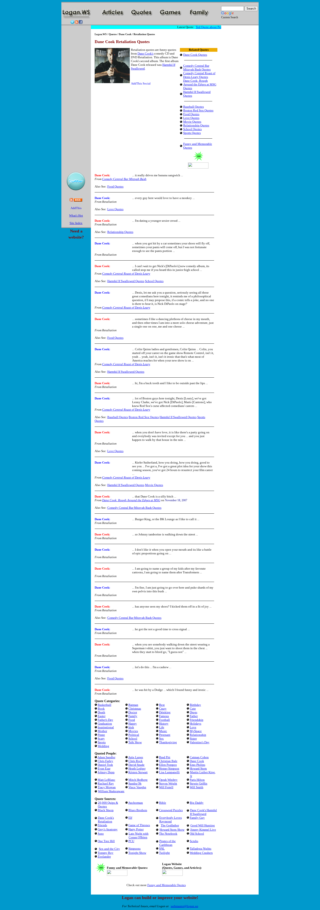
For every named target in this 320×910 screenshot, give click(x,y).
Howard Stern (198, 768)
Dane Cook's (145, 53)
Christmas (134, 708)
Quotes (113, 34)
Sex (161, 738)
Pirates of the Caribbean (167, 843)
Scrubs (194, 841)
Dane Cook (125, 34)
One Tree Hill (106, 841)
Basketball (104, 705)
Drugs (193, 712)
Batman (133, 705)
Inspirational (106, 727)
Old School (197, 833)
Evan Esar (104, 768)
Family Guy (197, 817)
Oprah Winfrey (168, 779)
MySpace (196, 731)
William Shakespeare (111, 791)
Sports (102, 742)
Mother (102, 731)
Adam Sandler (106, 757)
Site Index (76, 223)
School (132, 738)
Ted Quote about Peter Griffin (211, 27)
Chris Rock (135, 761)
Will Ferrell (166, 787)
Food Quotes (191, 114)
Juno (101, 833)
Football (164, 720)
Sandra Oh (134, 783)
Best (162, 705)
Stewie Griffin (198, 783)
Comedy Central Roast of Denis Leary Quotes (199, 75)
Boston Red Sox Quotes (198, 110)
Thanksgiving (168, 742)
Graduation (105, 723)
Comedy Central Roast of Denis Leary (126, 273)
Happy (132, 723)
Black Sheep (106, 810)
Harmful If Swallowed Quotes (125, 281)
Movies (133, 731)
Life (161, 727)
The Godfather (170, 825)
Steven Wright (168, 783)
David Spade (136, 764)
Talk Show (135, 742)
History (163, 723)
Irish (131, 727)
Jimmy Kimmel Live (203, 829)
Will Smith (196, 787)
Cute (193, 708)
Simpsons (134, 848)
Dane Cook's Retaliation (106, 819)
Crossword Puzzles (171, 810)
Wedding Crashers (201, 853)
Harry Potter (136, 829)
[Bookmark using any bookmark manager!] (76, 209)
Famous (164, 716)
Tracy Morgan (107, 787)
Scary (101, 738)
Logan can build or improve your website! (160, 897)
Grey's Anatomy (108, 829)
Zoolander (104, 856)
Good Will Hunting (202, 825)
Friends (102, 825)
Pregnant (164, 735)
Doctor (132, 712)
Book (101, 708)
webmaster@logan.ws (184, 906)
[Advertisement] (156, 23)
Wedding (103, 746)
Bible (162, 802)
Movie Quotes (192, 121)
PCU (131, 841)
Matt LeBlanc (106, 779)
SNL (162, 848)
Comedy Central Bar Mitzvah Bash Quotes (197, 67)
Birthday (195, 705)
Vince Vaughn (137, 787)
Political (133, 735)
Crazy (163, 708)
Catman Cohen (199, 757)
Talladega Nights (200, 848)
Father (194, 716)
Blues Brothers (137, 810)
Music (163, 731)
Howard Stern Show (172, 829)
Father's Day (105, 720)
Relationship (198, 735)
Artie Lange (135, 757)
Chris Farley (105, 761)
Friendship (196, 720)
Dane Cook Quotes (195, 54)
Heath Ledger (136, 768)
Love (193, 727)
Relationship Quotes (196, 125)
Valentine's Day (199, 742)
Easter (101, 716)
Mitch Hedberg (138, 779)
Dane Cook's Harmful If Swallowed (203, 812)
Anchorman (135, 802)
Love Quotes (191, 118)
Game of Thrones (139, 825)
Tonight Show (137, 853)
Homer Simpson (169, 768)
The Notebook (168, 833)
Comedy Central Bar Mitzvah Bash (124, 179)
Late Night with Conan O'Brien (139, 835)
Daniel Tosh (105, 764)
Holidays (195, 723)
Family (132, 716)
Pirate (101, 735)
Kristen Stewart (138, 772)
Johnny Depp (106, 772)
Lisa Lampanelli (169, 772)
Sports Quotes (192, 133)
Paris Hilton (197, 779)
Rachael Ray (106, 783)
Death (101, 712)
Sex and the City (109, 849)
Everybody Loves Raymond (170, 819)
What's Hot (76, 215)
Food (131, 720)
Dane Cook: (102, 175)
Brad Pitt (164, 757)
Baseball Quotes (193, 106)
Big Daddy (197, 802)
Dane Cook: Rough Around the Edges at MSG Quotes (199, 84)
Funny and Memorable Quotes (166, 885)
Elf (130, 817)
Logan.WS (101, 34)
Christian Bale (168, 761)
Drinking (165, 712)
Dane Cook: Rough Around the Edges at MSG (131, 500)
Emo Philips (197, 764)
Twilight (164, 853)
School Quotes (192, 129)
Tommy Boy (105, 853)
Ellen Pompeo (168, 764)
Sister (193, 738)
